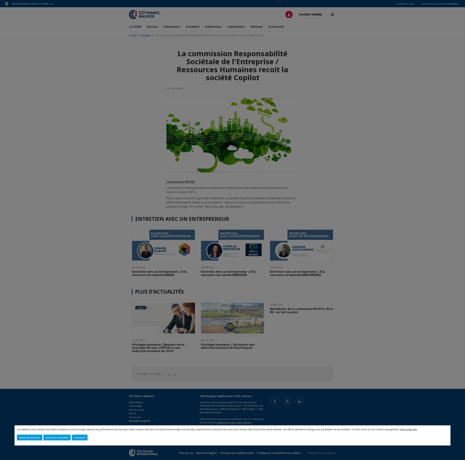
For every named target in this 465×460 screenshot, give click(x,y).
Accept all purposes (29, 437)
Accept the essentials (57, 437)
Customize (80, 437)
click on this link (408, 429)
